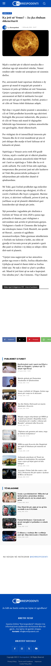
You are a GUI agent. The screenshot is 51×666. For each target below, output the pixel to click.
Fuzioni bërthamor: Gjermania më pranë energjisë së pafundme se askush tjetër (33, 522)
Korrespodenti (14, 27)
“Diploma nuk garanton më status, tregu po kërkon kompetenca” (32, 433)
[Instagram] (22, 649)
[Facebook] (15, 649)
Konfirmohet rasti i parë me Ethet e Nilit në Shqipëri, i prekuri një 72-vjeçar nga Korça (32, 366)
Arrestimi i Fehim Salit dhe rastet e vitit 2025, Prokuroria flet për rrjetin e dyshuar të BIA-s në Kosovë (33, 472)
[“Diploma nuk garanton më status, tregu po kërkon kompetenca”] (9, 435)
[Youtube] (36, 649)
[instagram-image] (8, 568)
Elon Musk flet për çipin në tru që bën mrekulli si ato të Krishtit (32, 508)
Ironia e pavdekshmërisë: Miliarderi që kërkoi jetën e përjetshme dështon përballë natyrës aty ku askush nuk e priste (33, 497)
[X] (29, 649)
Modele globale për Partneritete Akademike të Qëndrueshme (29, 379)
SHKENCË (7, 13)
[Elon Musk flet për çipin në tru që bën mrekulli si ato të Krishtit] (9, 510)
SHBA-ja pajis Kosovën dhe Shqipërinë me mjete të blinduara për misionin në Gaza (32, 446)
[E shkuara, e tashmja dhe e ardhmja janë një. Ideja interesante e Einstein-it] (9, 536)
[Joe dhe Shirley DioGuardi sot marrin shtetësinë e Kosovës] (9, 407)
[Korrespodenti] (4, 27)
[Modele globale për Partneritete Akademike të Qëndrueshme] (9, 382)
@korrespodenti (39, 557)
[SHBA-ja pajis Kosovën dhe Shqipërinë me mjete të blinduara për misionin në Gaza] (9, 447)
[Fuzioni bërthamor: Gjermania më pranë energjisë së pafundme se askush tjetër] (9, 523)
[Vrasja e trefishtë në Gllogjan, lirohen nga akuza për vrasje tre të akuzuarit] (9, 394)
